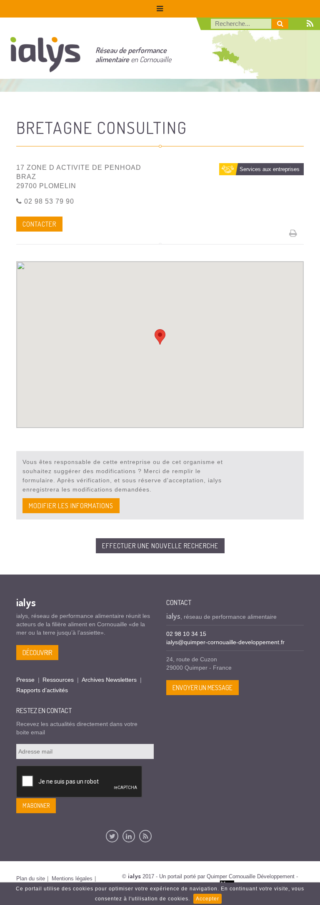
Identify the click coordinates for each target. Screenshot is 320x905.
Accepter (207, 899)
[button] (160, 337)
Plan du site (30, 878)
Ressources (58, 679)
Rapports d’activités (42, 690)
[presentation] (79, 782)
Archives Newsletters (109, 679)
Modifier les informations (71, 506)
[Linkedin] (128, 836)
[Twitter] (112, 836)
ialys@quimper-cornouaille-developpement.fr (225, 642)
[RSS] (145, 836)
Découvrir (37, 652)
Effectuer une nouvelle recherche (160, 546)
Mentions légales (72, 878)
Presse (25, 679)
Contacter (39, 224)
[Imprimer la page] (293, 233)
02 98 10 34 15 (186, 633)
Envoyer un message (202, 687)
